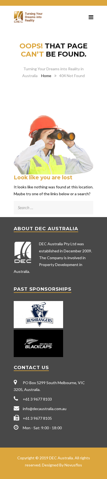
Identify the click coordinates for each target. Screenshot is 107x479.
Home (46, 75)
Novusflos (73, 465)
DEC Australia (61, 457)
